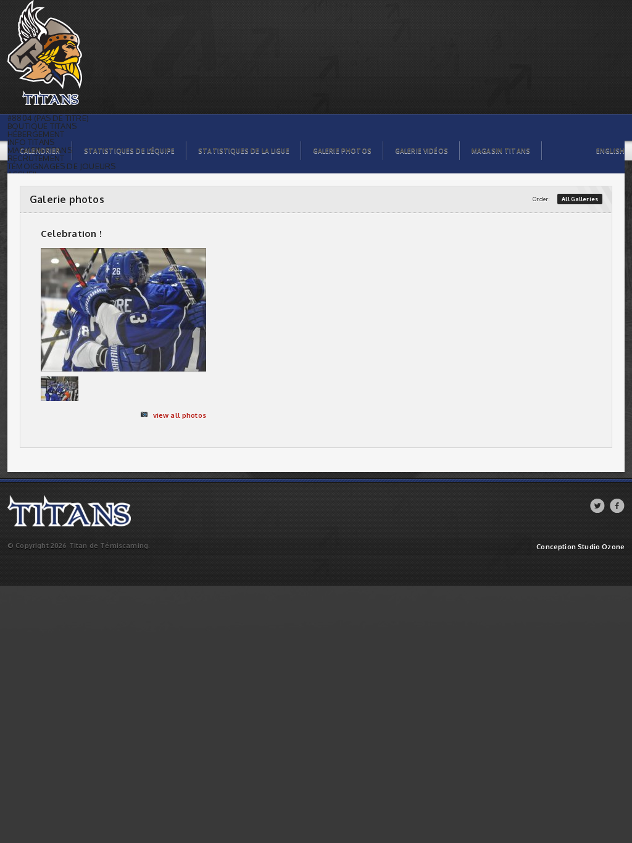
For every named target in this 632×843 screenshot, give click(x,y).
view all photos (179, 415)
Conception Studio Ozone (580, 547)
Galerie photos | (34, 3)
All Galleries (580, 199)
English (610, 150)
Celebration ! (71, 233)
